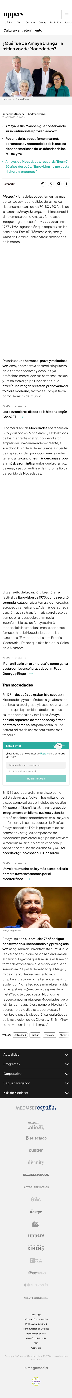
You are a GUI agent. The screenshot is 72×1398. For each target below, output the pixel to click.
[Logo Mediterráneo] (36, 1297)
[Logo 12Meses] (36, 1260)
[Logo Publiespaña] (36, 1285)
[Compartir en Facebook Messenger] (59, 184)
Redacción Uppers (13, 114)
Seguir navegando (16, 1083)
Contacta (36, 1348)
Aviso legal (36, 1314)
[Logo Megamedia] (38, 1368)
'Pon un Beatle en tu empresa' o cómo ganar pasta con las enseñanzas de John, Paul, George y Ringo (35, 668)
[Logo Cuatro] (36, 1150)
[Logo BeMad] (36, 1224)
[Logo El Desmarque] (36, 1175)
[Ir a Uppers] (13, 14)
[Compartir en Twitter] (51, 184)
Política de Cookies (36, 1333)
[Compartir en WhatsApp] (43, 184)
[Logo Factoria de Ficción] (36, 1187)
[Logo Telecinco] (36, 1138)
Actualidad (20, 1035)
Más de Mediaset (15, 1093)
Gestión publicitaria (36, 1338)
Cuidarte (30, 22)
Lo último (8, 22)
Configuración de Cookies (36, 1328)
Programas (11, 1064)
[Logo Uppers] (36, 1236)
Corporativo (12, 1073)
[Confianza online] (36, 1385)
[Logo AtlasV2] (36, 1273)
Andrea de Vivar (37, 114)
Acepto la (22, 771)
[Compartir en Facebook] (66, 184)
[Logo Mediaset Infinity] (36, 1125)
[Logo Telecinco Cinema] (36, 1248)
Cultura (42, 22)
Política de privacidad (36, 1324)
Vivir (19, 22)
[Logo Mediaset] (36, 1110)
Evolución (55, 22)
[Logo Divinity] (36, 1162)
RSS (36, 1343)
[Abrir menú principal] (67, 14)
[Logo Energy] (36, 1211)
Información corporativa (36, 1319)
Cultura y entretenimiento (22, 30)
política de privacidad (27, 771)
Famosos (49, 1035)
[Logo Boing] (36, 1199)
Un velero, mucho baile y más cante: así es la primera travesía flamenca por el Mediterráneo (35, 874)
